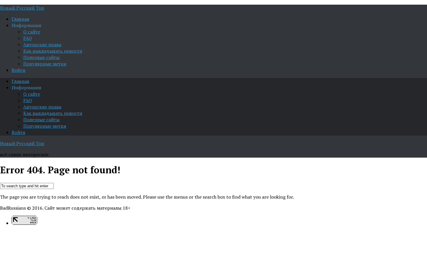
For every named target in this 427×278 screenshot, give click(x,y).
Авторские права (42, 44)
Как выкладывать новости (52, 51)
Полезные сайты (41, 57)
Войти (18, 70)
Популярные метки (44, 63)
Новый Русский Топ (22, 8)
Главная (20, 19)
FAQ (27, 38)
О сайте (31, 31)
